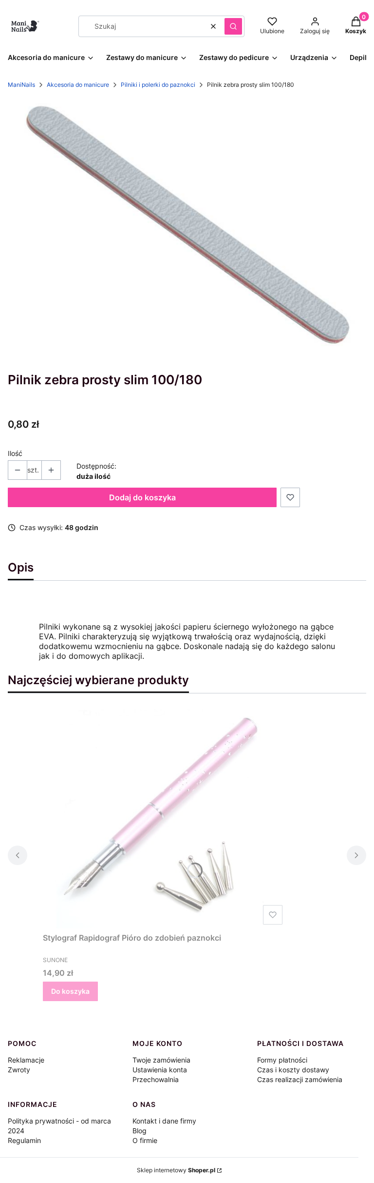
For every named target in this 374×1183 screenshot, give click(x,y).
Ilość (15, 453)
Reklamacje (26, 1060)
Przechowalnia (155, 1079)
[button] (233, 26)
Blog (139, 1130)
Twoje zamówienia (161, 1060)
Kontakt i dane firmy (164, 1121)
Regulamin (24, 1140)
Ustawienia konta (159, 1069)
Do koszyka (70, 991)
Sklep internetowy (176, 1170)
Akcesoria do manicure (78, 84)
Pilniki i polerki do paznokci (158, 84)
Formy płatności (282, 1060)
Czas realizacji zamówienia (299, 1079)
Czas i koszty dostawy (293, 1069)
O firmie (144, 1140)
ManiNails (21, 84)
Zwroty (19, 1069)
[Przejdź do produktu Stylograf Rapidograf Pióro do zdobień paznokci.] (164, 818)
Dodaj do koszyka (142, 497)
